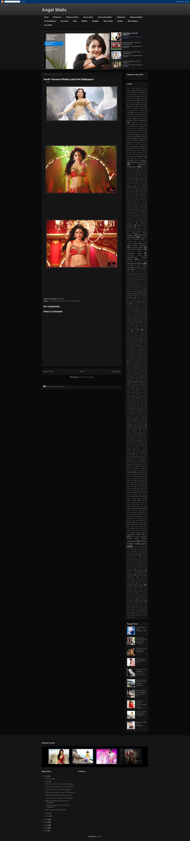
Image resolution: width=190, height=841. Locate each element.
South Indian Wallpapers (136, 542)
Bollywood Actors (139, 158)
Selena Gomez (136, 484)
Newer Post (48, 371)
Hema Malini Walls (133, 231)
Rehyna (129, 448)
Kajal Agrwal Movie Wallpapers (136, 293)
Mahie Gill (143, 340)
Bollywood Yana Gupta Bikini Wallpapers (141, 650)
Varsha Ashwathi (142, 599)
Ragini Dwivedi (133, 440)
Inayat (143, 243)
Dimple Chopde (142, 189)
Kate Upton (135, 303)
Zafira (135, 615)
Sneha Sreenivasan (141, 514)
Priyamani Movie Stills (135, 424)
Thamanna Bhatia (133, 587)
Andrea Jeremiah (139, 110)
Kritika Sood (130, 319)
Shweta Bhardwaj (132, 510)
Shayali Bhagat (132, 494)
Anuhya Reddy (140, 116)
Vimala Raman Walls (141, 607)
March (48, 816)
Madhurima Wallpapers (139, 338)
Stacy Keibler (140, 551)
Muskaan (129, 366)
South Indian (88, 17)
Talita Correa (140, 569)
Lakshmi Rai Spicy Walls (140, 323)
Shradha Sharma (139, 502)
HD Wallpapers (133, 229)
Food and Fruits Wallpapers (134, 211)
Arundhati (136, 130)
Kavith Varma (130, 309)
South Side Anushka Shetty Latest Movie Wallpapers (141, 640)
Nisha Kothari (131, 390)
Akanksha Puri (131, 100)
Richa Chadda (140, 450)
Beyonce (138, 146)
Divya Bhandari (131, 193)
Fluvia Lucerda (141, 209)
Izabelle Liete (133, 275)
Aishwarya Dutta (131, 96)
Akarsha (142, 100)
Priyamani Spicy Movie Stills (135, 426)
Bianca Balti (143, 152)
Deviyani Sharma (140, 187)
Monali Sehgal (132, 362)
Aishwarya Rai (133, 98)
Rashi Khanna (131, 446)
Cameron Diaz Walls (133, 173)
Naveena (141, 380)
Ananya (129, 110)
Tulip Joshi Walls (142, 593)
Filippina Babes (131, 209)
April (47, 813)
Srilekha (142, 548)
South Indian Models (137, 536)
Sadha (131, 470)
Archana (129, 126)
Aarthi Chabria (131, 88)
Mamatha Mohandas (133, 344)
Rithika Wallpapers (141, 456)
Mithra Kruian (136, 358)
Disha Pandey (141, 191)
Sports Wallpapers (132, 548)
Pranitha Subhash (140, 418)
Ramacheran (136, 442)
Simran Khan (136, 512)
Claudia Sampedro (134, 181)
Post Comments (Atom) (86, 377)
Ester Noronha (131, 207)
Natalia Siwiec (135, 378)
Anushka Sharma (139, 118)
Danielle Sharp (140, 183)
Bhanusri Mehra (134, 148)
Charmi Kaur (131, 179)
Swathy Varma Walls (139, 559)
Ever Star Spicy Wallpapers (141, 670)
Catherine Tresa (139, 177)
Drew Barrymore (134, 199)
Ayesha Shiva (133, 142)
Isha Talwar (138, 273)
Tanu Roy (129, 581)
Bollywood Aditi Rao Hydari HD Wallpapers (58, 795)
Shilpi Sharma (132, 500)
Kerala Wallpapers (132, 313)
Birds (75, 21)
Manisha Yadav (136, 348)
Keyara (142, 313)
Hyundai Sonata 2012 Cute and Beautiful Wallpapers (141, 682)
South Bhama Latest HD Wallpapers (52, 37)
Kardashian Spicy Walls (137, 299)
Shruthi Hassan (139, 508)
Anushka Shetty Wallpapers (136, 120)
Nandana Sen (140, 374)
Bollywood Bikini (72, 17)
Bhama (144, 146)
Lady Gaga (141, 319)
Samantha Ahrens (140, 472)
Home (46, 17)
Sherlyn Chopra (139, 496)
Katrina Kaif (141, 307)
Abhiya (137, 90)
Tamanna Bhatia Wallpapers (57, 301)
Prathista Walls (131, 420)
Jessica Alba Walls (132, 279)
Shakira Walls (140, 486)
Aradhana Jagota (139, 124)
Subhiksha (129, 553)
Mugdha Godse (133, 364)
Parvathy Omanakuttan (133, 406)
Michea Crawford (136, 354)
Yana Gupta (137, 613)
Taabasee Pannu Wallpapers (136, 565)
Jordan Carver (142, 285)
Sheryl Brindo (130, 498)
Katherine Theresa (139, 305)
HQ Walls (95, 21)
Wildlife (84, 21)
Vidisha (129, 605)
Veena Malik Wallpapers (136, 601)
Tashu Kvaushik (142, 583)
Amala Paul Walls (140, 104)
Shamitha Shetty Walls (133, 490)
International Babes (134, 251)
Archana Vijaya (136, 128)
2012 (46, 825)
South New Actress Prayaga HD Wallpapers (59, 798)
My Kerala (64, 21)
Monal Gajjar (143, 360)
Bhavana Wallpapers (132, 152)
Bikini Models (133, 21)
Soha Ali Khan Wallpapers (134, 520)
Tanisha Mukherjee (140, 579)
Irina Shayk (137, 269)
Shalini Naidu (130, 488)
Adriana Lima (140, 94)
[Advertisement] (82, 133)
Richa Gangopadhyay (133, 452)
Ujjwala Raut (133, 595)
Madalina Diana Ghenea (133, 335)
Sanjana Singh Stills (141, 480)
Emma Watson (130, 205)
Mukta (142, 364)
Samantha (130, 472)
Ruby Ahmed (132, 466)
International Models (134, 255)
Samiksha (141, 474)
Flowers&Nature (50, 21)
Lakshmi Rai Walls (133, 321)
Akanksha (141, 98)
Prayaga (139, 420)
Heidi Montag (142, 229)
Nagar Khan (141, 368)
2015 (46, 776)
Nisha (134, 388)
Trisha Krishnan (131, 593)
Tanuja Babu (138, 581)
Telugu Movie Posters (136, 585)
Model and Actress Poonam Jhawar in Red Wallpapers (141, 704)
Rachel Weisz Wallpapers (139, 438)
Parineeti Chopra (139, 400)
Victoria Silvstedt (131, 603)
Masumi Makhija (137, 350)
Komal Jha (142, 316)
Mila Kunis (135, 356)
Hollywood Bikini (136, 17)
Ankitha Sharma (137, 112)
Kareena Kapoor (132, 301)
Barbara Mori (130, 146)
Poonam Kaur (136, 412)
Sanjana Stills (130, 480)
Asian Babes (140, 132)
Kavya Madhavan (140, 309)
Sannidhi (131, 482)
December (49, 779)
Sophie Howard (139, 530)
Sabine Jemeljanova (141, 468)
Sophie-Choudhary (132, 532)
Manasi (135, 345)
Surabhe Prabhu (132, 557)
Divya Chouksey (142, 193)
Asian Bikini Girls (132, 136)
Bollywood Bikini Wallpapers (136, 160)
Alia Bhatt (141, 102)
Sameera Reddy (131, 474)
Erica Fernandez (140, 205)
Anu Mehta (136, 114)
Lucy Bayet (130, 333)
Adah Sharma (138, 92)
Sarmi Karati (140, 482)
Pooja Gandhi (136, 410)
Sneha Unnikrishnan (138, 518)
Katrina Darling (131, 307)
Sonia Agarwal (137, 528)
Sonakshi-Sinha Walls (140, 522)
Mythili (136, 366)
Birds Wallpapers (138, 156)
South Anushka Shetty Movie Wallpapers (141, 713)
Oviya (128, 394)
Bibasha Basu (132, 154)
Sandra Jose (130, 478)
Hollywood (121, 17)
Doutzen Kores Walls (141, 197)
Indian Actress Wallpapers (136, 245)
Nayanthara (130, 382)
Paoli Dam (141, 398)
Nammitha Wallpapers (133, 372)
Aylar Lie (131, 144)
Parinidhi (129, 402)
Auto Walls (48, 25)
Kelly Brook (141, 311)
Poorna (136, 414)
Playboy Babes (137, 408)
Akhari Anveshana (132, 102)
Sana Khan (130, 476)
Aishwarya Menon (141, 96)
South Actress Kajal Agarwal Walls (140, 660)
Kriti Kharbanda (141, 318)
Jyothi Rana (132, 287)
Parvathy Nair (140, 404)
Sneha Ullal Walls (133, 516)
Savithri (129, 484)
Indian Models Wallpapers (135, 249)
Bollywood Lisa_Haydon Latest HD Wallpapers (60, 792)
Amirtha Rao (132, 106)
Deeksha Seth (131, 185)
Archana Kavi (136, 126)
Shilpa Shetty (140, 498)
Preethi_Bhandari (139, 422)
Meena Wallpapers (140, 352)
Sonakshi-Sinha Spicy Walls (137, 524)
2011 (46, 828)
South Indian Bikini (105, 17)
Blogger (98, 836)
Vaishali (142, 595)
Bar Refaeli (141, 144)
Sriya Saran (130, 551)
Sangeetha (141, 478)
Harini (137, 221)
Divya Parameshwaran (135, 195)
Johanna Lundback (132, 285)
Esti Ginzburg (140, 207)
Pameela (137, 396)
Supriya (143, 555)
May (47, 781)
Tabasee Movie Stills (133, 567)
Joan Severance (140, 283)
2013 (46, 822)
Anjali (129, 112)
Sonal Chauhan (134, 526)
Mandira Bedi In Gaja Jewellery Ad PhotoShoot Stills (141, 693)
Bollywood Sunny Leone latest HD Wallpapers (59, 784)
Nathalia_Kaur (130, 380)
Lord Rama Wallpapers (139, 331)
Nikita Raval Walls (139, 386)
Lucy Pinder (140, 333)
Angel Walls (54, 9)
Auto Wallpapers (141, 140)
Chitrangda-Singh (142, 179)
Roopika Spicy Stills (134, 462)
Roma (144, 460)
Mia (128, 354)
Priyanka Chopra (132, 428)
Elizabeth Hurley (140, 203)
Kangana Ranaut (141, 297)
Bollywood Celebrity (138, 162)
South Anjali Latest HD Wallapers (55, 810)
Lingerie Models (134, 330)
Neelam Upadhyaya (135, 384)
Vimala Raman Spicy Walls (136, 609)
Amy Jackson (140, 108)
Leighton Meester (131, 328)
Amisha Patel (141, 106)
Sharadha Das (140, 492)
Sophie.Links (143, 532)
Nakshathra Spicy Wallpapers (135, 370)
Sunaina (137, 553)
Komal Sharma (131, 318)
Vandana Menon (131, 597)
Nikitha (129, 388)
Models (120, 21)
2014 (46, 819)
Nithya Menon (140, 392)
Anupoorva (130, 118)
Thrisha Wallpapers (140, 591)
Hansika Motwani (139, 219)
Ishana (144, 273)
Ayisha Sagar (142, 142)
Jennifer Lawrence (140, 277)
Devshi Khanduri (131, 189)
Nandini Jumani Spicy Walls (134, 376)
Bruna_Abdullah (139, 171)
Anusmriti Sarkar (135, 122)
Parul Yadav (140, 402)
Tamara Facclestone (132, 573)
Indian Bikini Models (136, 247)
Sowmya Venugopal (139, 546)
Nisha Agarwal (141, 388)
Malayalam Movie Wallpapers (136, 342)
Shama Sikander (140, 488)
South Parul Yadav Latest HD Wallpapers (58, 789)
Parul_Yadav (130, 404)
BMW (128, 158)
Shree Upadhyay (131, 504)
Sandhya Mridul (140, 476)
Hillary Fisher (143, 231)
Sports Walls (108, 21)
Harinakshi (129, 221)
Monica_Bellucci (142, 362)
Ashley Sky (130, 132)
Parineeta (129, 400)
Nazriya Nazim (141, 382)
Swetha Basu (142, 563)
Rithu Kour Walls (136, 460)
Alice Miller (130, 104)
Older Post (116, 371)
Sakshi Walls (140, 470)
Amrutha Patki (131, 108)
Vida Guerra (141, 603)
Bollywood (57, 17)
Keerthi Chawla (131, 311)
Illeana (137, 243)
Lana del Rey (132, 325)
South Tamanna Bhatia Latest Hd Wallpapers (69, 79)
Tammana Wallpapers (74, 301)
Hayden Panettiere (141, 227)
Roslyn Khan (143, 464)
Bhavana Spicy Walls (138, 150)
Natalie (143, 378)
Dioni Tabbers (132, 191)
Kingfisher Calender (132, 316)
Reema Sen (141, 446)
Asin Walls (142, 136)
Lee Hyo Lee (141, 325)
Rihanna (137, 454)
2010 (46, 831)
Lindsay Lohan (142, 328)
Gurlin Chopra (131, 215)
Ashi (143, 130)
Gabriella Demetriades (138, 213)
